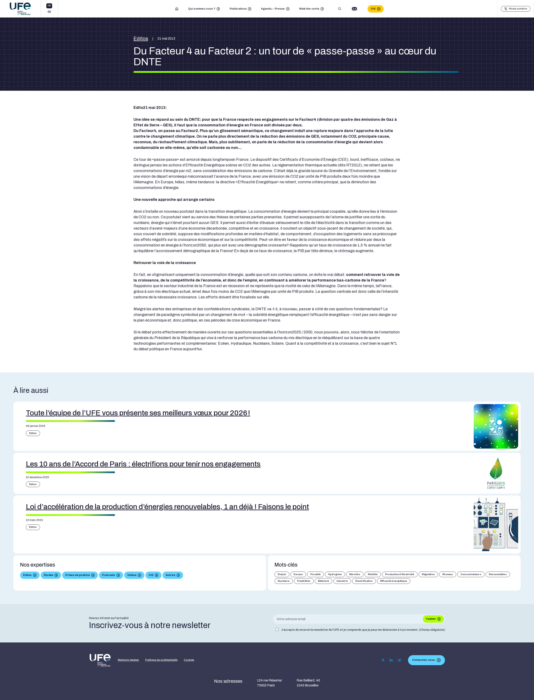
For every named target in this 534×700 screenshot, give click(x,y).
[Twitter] (383, 660)
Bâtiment (323, 581)
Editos (141, 38)
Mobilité (373, 574)
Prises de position (77, 575)
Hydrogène (335, 574)
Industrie (342, 581)
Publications (238, 8)
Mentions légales (128, 660)
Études (48, 575)
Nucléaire (284, 581)
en (49, 11)
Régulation (428, 574)
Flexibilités (303, 581)
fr (49, 5)
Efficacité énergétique (393, 581)
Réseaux (447, 574)
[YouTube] (399, 660)
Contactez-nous (423, 660)
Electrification (364, 581)
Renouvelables (498, 574)
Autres (170, 575)
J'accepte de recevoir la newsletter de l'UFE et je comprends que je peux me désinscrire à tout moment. (363, 629)
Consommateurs (471, 574)
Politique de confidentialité (161, 660)
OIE (373, 8)
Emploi (282, 574)
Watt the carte (309, 8)
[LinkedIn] (391, 660)
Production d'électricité (399, 574)
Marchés (354, 574)
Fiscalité (315, 574)
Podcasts (108, 575)
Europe (298, 574)
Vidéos (132, 575)
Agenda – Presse (273, 8)
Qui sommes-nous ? (201, 8)
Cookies (189, 660)
